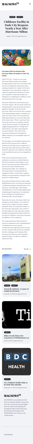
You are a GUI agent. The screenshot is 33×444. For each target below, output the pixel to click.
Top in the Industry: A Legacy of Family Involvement (16, 290)
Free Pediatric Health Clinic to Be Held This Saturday (16, 383)
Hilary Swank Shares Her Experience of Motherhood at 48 (16, 336)
